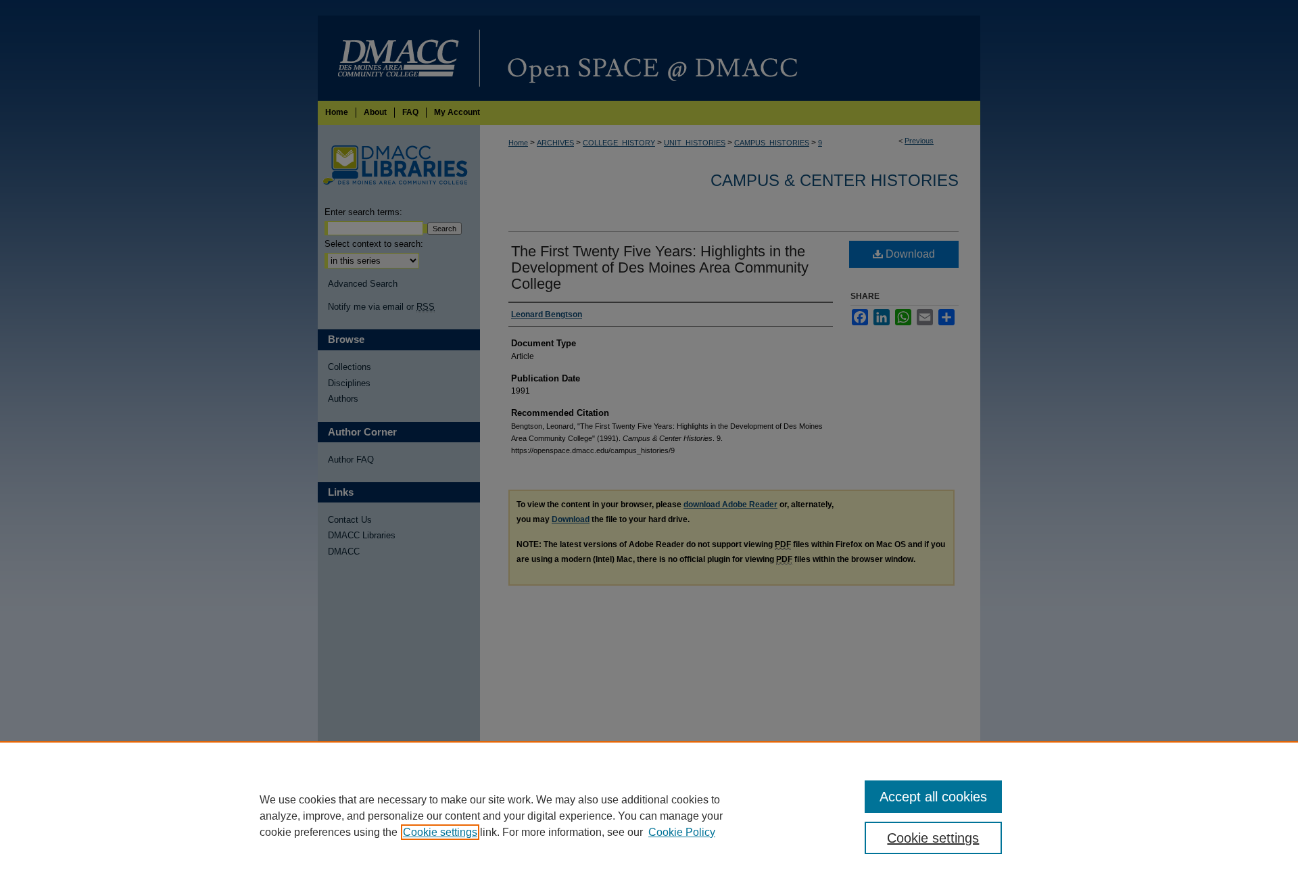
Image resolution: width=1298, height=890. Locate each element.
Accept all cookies (933, 796)
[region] (649, 815)
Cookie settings (440, 832)
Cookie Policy (681, 832)
